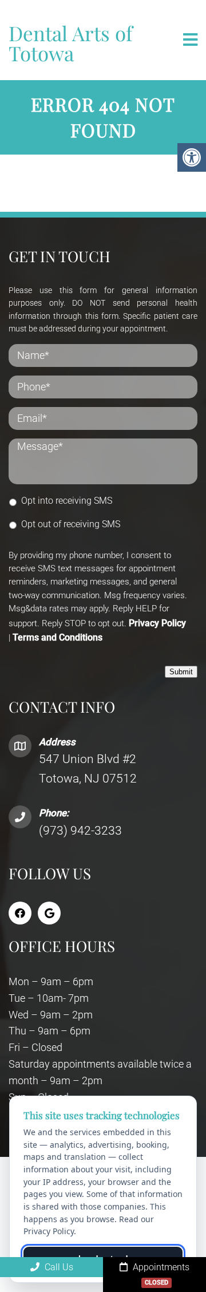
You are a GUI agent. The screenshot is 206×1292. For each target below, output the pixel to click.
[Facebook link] (20, 913)
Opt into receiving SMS (66, 500)
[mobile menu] (190, 40)
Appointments (159, 1274)
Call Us (57, 1267)
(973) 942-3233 (80, 830)
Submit (181, 671)
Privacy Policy (157, 623)
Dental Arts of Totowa (71, 42)
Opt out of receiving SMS (70, 524)
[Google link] (49, 913)
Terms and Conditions (57, 637)
